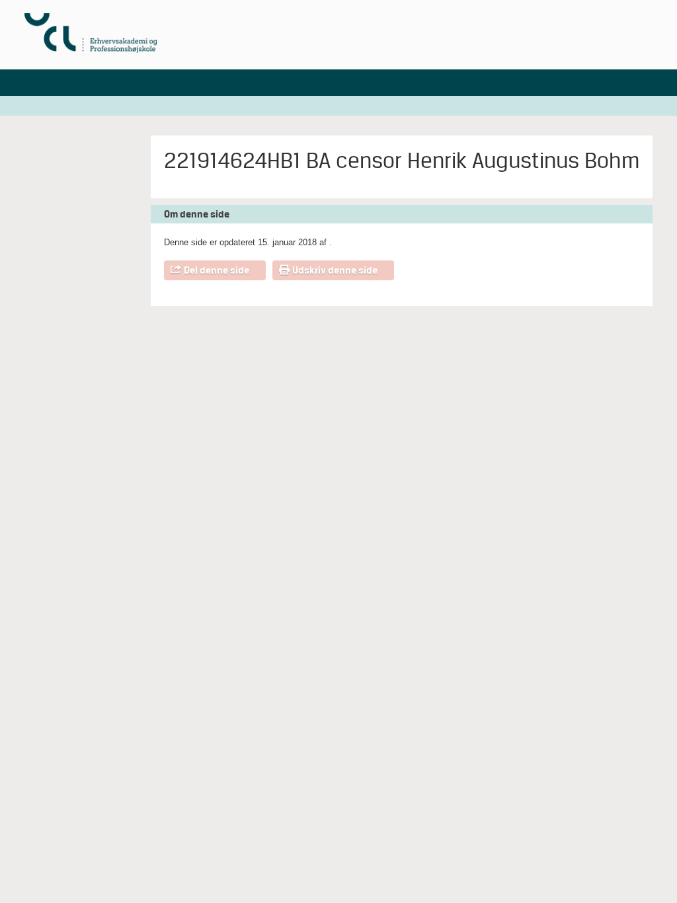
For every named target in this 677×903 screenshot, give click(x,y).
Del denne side (216, 270)
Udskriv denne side (335, 270)
